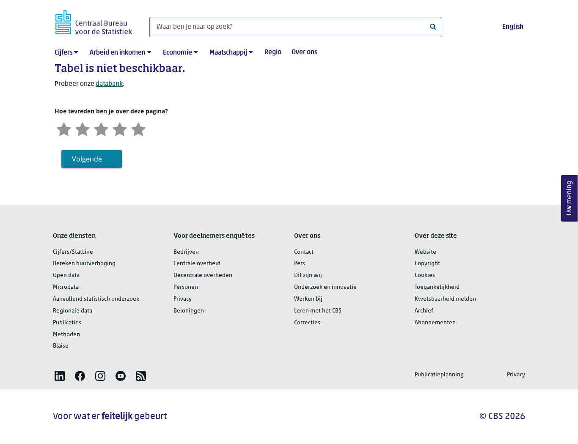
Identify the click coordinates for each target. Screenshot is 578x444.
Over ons (304, 52)
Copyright (427, 263)
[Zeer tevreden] (138, 128)
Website (425, 252)
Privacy (182, 299)
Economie (177, 52)
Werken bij (308, 299)
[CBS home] (94, 21)
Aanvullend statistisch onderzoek (96, 299)
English (512, 27)
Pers (299, 263)
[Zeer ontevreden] (64, 128)
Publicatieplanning (439, 375)
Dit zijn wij (308, 275)
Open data (66, 275)
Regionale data (72, 311)
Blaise (61, 346)
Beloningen (188, 311)
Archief (424, 311)
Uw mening (569, 198)
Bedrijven (186, 252)
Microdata (66, 287)
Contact (304, 252)
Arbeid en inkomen (118, 52)
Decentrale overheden (202, 275)
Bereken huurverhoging (84, 263)
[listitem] (59, 376)
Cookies (425, 275)
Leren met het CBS (317, 311)
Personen (185, 287)
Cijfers (63, 52)
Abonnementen (435, 323)
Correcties (307, 323)
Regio (272, 52)
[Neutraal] (101, 128)
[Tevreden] (119, 128)
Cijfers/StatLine (73, 252)
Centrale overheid (196, 263)
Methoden (66, 334)
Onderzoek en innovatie (325, 287)
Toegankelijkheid (437, 287)
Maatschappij (228, 52)
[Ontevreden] (82, 128)
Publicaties (67, 323)
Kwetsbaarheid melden (445, 299)
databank (109, 84)
